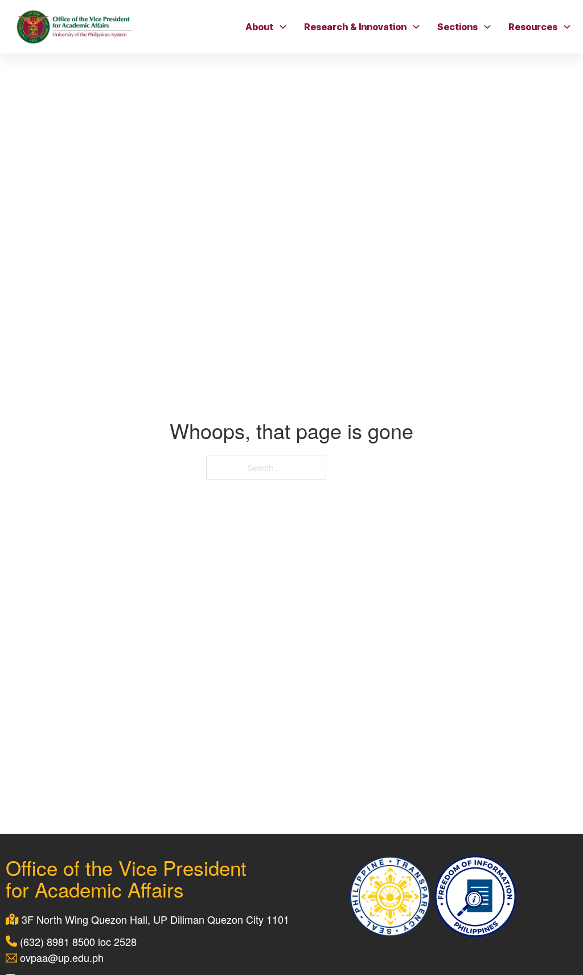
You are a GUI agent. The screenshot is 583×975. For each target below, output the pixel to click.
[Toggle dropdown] (283, 27)
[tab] (143, 414)
